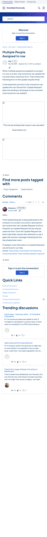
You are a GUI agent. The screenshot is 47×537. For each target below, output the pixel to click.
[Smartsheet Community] (16, 8)
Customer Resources (10, 289)
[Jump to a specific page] (43, 202)
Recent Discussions (9, 286)
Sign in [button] (22, 38)
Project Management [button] (11, 189)
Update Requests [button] (27, 189)
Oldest (11, 202)
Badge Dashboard (9, 293)
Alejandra (12, 208)
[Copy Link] (9, 67)
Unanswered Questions (23, 299)
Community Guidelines (11, 303)
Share (5, 175)
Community (7, 1)
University (31, 1)
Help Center (19, 1)
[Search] (39, 8)
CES (9, 61)
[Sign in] (43, 8)
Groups (5, 296)
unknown (38, 64)
